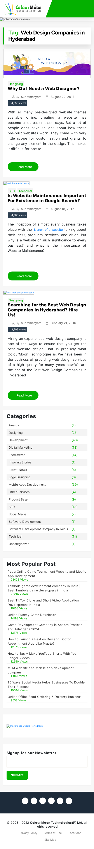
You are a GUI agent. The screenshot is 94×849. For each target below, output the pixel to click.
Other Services (19, 492)
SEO (12, 191)
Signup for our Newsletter (32, 753)
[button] (78, 7)
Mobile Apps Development (27, 484)
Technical (25, 191)
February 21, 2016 (63, 323)
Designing (16, 84)
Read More (24, 167)
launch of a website (48, 229)
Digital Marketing (20, 447)
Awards (14, 425)
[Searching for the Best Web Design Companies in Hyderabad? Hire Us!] (18, 292)
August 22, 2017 (62, 97)
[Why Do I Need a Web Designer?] (47, 63)
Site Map (50, 839)
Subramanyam (31, 97)
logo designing (20, 477)
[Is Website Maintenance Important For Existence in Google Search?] (16, 183)
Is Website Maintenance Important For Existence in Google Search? (47, 198)
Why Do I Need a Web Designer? (44, 88)
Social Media (17, 514)
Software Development (25, 521)
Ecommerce (17, 455)
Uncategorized (19, 544)
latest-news (18, 469)
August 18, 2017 (62, 209)
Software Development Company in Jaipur (38, 529)
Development (18, 440)
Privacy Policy (28, 833)
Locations (74, 833)
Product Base (18, 499)
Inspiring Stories (20, 462)
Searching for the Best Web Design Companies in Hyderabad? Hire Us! (47, 310)
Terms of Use (53, 833)
